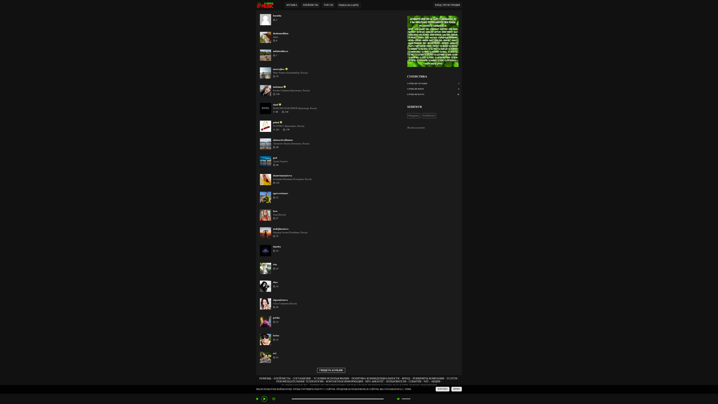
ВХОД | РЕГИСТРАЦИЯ (447, 5)
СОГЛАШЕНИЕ (302, 378)
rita (275, 264)
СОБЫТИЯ (415, 381)
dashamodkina (281, 33)
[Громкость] (406, 398)
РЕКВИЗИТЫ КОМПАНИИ (428, 378)
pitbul (276, 122)
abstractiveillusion (283, 140)
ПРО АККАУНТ (374, 381)
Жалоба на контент (416, 127)
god (275, 158)
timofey (277, 246)
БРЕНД (406, 378)
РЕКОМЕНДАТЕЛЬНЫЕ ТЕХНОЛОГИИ (299, 381)
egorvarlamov (280, 193)
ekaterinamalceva (282, 175)
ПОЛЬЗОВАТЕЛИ (396, 381)
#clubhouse (429, 115)
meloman (278, 87)
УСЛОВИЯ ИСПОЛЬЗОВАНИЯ (331, 378)
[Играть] (264, 399)
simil (275, 104)
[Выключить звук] (398, 399)
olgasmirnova (280, 300)
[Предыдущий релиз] (257, 399)
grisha (276, 317)
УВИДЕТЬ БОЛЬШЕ (331, 370)
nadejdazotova (281, 229)
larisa (276, 335)
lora (275, 211)
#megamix (413, 115)
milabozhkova (280, 51)
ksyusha (277, 15)
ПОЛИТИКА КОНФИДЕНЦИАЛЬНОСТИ (375, 378)
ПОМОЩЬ (265, 378)
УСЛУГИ (452, 378)
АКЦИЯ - (436, 381)
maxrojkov (279, 69)
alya (275, 282)
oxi (274, 353)
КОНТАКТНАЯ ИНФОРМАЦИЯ (344, 381)
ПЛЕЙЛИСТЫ (282, 378)
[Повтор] (273, 399)
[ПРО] (286, 69)
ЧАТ (426, 381)
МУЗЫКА (291, 5)
